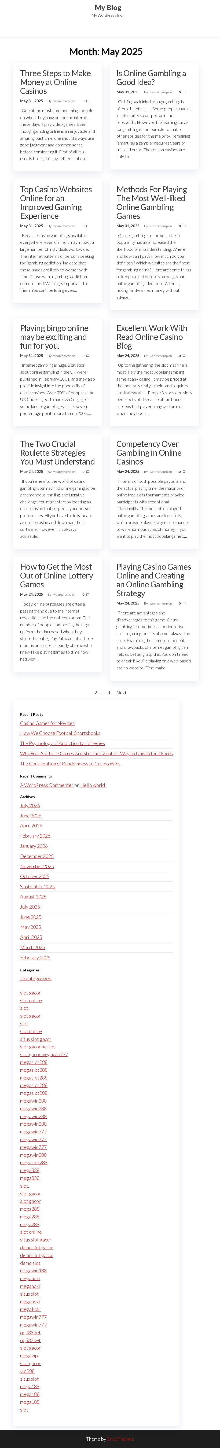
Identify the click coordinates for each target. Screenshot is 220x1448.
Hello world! (93, 785)
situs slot (29, 1294)
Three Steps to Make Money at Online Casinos (55, 81)
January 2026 (34, 846)
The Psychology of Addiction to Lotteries (62, 743)
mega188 (29, 1386)
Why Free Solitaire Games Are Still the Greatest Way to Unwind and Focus (96, 753)
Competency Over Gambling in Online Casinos (149, 452)
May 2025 (30, 927)
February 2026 (35, 836)
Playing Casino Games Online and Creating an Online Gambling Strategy (153, 580)
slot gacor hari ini (38, 1046)
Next (121, 692)
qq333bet (30, 1332)
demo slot (30, 1263)
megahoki (30, 1278)
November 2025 (37, 866)
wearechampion (64, 101)
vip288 (27, 1371)
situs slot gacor (36, 1039)
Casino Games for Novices (47, 723)
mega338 (29, 1170)
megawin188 (33, 1270)
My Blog (108, 7)
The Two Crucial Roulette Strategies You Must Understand (57, 452)
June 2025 (30, 917)
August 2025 (33, 897)
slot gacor (30, 993)
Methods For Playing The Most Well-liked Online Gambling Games (151, 202)
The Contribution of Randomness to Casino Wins (70, 764)
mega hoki (30, 1309)
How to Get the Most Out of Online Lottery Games (56, 575)
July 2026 (30, 805)
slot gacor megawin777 (44, 1054)
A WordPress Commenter (47, 785)
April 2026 (31, 825)
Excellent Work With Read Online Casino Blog (152, 336)
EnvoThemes (120, 1439)
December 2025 (37, 856)
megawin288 (33, 1101)
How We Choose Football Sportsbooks (60, 733)
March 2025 (32, 947)
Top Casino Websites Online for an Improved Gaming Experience (56, 202)
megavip (29, 1355)
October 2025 (34, 876)
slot (24, 1008)
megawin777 (33, 1131)
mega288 (29, 1209)
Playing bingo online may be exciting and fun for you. (54, 336)
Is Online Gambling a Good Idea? (151, 77)
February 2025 (35, 957)
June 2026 (30, 816)
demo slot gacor (36, 1247)
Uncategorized (36, 978)
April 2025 (31, 937)
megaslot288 (33, 1062)
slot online (31, 1000)
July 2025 (30, 907)
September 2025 (37, 886)
